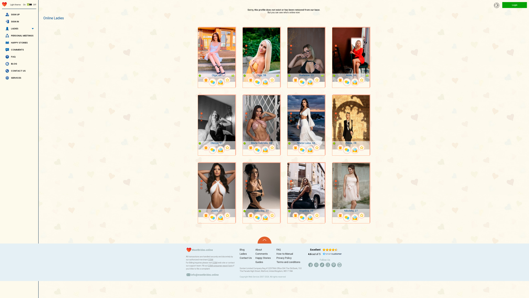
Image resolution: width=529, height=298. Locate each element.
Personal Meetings (22, 35)
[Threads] (328, 265)
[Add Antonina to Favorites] (272, 215)
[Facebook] (310, 265)
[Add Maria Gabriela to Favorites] (272, 148)
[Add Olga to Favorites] (227, 80)
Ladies (14, 28)
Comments (17, 49)
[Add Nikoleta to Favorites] (361, 215)
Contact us (18, 70)
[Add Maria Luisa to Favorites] (317, 148)
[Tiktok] (322, 265)
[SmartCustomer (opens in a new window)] (332, 254)
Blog (14, 63)
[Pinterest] (334, 265)
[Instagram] (316, 265)
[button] (201, 42)
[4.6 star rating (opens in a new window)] (330, 249)
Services (16, 77)
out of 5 (314, 254)
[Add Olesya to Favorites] (227, 148)
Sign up (15, 14)
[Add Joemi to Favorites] (227, 215)
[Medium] (339, 265)
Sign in (15, 21)
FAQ (13, 56)
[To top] (264, 240)
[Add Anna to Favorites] (361, 80)
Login (514, 5)
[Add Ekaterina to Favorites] (317, 80)
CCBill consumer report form (220, 266)
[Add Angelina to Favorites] (317, 215)
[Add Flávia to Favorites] (361, 148)
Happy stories (19, 42)
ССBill (210, 260)
